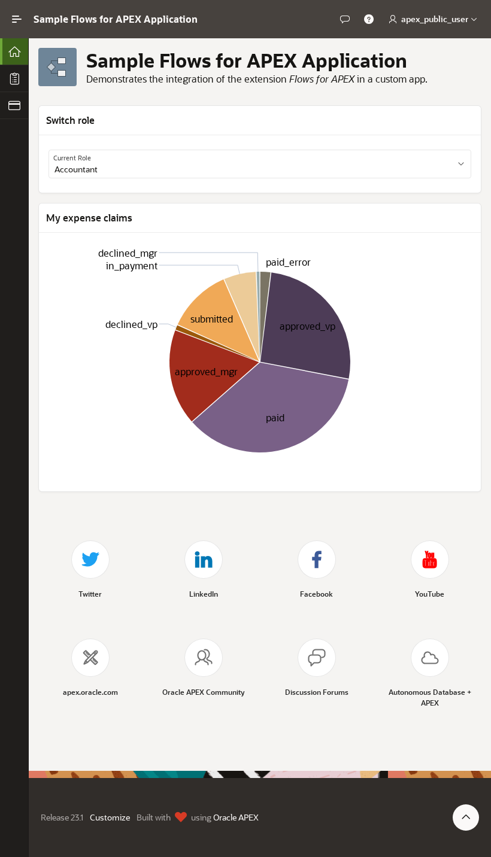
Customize (110, 817)
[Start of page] (466, 817)
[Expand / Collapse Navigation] (17, 19)
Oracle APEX (236, 817)
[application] (260, 362)
